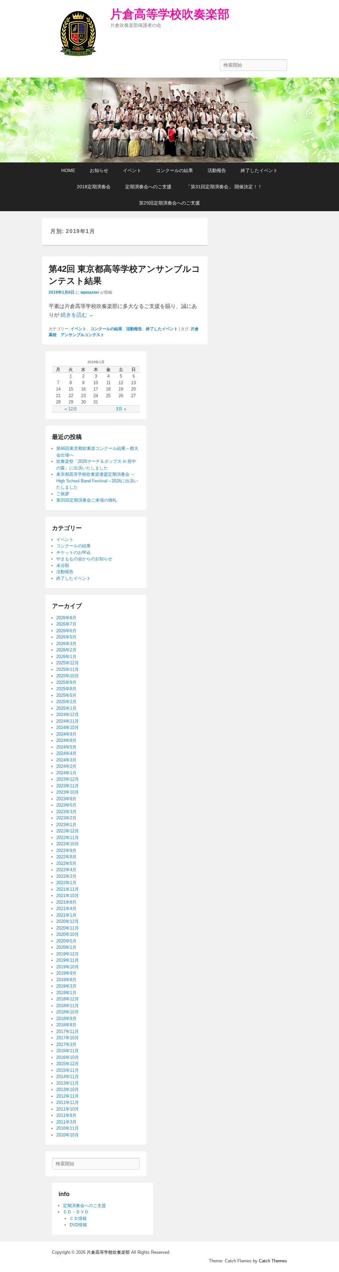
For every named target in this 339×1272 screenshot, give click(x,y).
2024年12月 (67, 714)
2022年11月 (67, 837)
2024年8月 (66, 740)
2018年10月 (67, 1011)
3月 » (121, 408)
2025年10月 (67, 675)
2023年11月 (67, 785)
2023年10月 (67, 792)
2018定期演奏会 (94, 186)
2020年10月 (67, 934)
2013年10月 (67, 1089)
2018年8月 (66, 1024)
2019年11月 (67, 960)
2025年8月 (66, 688)
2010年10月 (67, 1134)
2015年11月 (67, 1070)
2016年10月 (67, 1057)
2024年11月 (67, 721)
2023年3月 (66, 811)
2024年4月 (66, 753)
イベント (132, 170)
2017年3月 (66, 1044)
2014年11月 (67, 1076)
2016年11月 (67, 1050)
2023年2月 (66, 818)
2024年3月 (66, 759)
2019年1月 (66, 992)
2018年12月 (67, 999)
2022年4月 (66, 869)
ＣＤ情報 (78, 1218)
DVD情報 (78, 1224)
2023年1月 (66, 824)
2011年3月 (66, 1122)
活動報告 (217, 170)
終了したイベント (259, 170)
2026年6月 (66, 630)
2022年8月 (66, 856)
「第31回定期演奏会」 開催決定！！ (224, 186)
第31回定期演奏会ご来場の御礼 (86, 500)
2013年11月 (67, 1083)
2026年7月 (66, 624)
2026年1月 (66, 656)
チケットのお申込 (73, 552)
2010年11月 (67, 1128)
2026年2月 (66, 649)
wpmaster (89, 292)
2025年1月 (66, 708)
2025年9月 (66, 682)
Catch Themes (273, 1260)
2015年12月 (67, 1063)
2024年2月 (66, 766)
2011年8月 (66, 1115)
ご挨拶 (62, 493)
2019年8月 (66, 979)
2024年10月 (67, 727)
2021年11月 (67, 889)
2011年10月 (67, 1109)
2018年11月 (67, 1005)
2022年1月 (66, 882)
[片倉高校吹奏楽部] (169, 120)
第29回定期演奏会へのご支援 (169, 203)
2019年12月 (67, 953)
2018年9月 (66, 1018)
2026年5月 (66, 637)
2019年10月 (67, 966)
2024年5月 (66, 747)
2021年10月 (67, 895)
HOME (68, 170)
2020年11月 (67, 928)
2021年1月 (66, 915)
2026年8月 (66, 617)
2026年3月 (66, 643)
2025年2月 (66, 701)
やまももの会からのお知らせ (84, 558)
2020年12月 (67, 921)
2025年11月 (67, 669)
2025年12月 (67, 662)
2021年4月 (66, 908)
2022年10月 (67, 843)
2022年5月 (66, 863)
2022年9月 (66, 850)
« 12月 (71, 408)
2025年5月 (66, 695)
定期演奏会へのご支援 (148, 186)
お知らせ (99, 170)
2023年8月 (66, 798)
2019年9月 (66, 973)
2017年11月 (67, 1031)
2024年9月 (66, 734)
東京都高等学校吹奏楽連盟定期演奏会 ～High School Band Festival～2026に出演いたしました (97, 481)
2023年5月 (66, 805)
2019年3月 (66, 986)
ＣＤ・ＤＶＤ (76, 1211)
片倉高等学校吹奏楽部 (169, 14)
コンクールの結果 (174, 170)
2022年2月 (66, 876)
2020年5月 (66, 941)
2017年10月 (67, 1037)
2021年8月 (66, 902)
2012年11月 (67, 1096)
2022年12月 (67, 830)
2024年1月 (66, 772)
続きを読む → (77, 315)
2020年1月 (66, 947)
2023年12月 (67, 779)
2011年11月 (67, 1102)
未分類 (62, 565)
